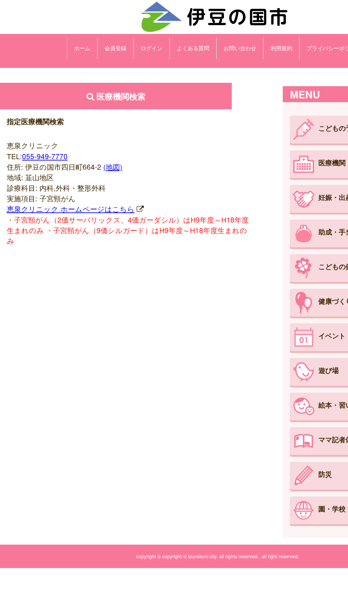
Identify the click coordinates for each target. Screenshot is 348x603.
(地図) (112, 167)
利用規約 (281, 48)
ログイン (151, 48)
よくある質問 (193, 48)
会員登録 (115, 48)
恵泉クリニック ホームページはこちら (71, 209)
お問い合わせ (240, 48)
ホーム (82, 48)
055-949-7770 (45, 156)
